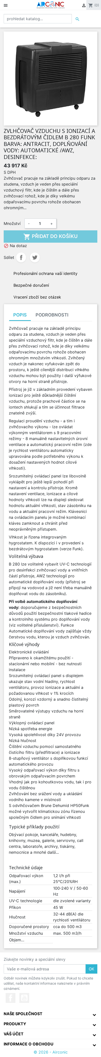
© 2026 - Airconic (51, 1052)
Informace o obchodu (28, 1043)
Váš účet (14, 1033)
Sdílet (21, 257)
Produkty (15, 1023)
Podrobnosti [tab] (52, 314)
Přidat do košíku (50, 236)
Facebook (10, 998)
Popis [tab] (20, 314)
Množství (12, 223)
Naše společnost (23, 1013)
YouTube (24, 998)
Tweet (35, 257)
